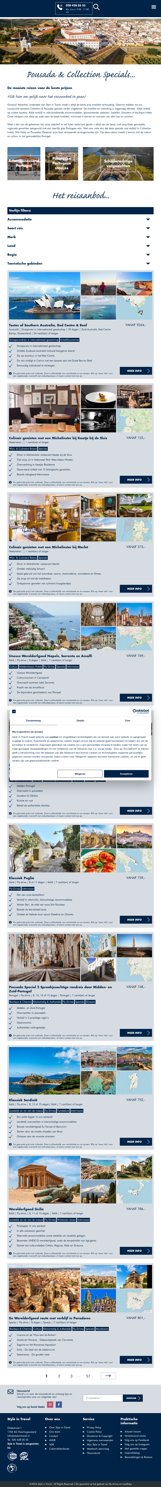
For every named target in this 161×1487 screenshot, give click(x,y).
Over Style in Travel (59, 1427)
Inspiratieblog (132, 1452)
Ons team (54, 1431)
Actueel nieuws (133, 1431)
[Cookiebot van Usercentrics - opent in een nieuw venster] (135, 711)
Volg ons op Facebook (137, 1440)
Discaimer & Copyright (99, 1436)
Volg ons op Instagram (137, 1444)
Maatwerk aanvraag (98, 1448)
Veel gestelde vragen (136, 1448)
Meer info (134, 371)
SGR (51, 1444)
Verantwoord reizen (135, 1435)
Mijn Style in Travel (97, 1444)
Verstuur (131, 1398)
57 (88, 1376)
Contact (53, 1436)
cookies (54, 736)
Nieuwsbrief (93, 1453)
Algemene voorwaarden (100, 1440)
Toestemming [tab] (33, 720)
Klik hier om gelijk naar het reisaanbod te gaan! (46, 97)
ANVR (52, 1440)
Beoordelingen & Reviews (138, 1457)
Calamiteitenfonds (59, 1448)
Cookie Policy (94, 1431)
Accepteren (126, 773)
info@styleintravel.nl (18, 1435)
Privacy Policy (94, 1427)
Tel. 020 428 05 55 (17, 1439)
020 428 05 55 (76, 5)
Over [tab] (127, 720)
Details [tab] (80, 720)
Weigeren (80, 773)
